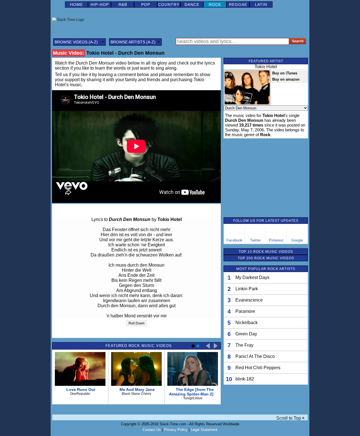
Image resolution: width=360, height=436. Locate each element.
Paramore (245, 311)
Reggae (238, 4)
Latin (261, 4)
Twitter (255, 240)
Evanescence (249, 300)
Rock (215, 4)
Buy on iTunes (284, 73)
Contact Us (152, 430)
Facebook (234, 240)
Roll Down (137, 323)
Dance (191, 4)
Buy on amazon (286, 79)
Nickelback (246, 322)
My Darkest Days (252, 277)
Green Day (246, 333)
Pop (145, 4)
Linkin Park (246, 288)
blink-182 (244, 379)
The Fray (244, 345)
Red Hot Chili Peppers (257, 367)
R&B (122, 4)
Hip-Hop (100, 4)
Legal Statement (204, 430)
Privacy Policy (176, 430)
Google (297, 240)
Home (76, 4)
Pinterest (276, 240)
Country (168, 4)
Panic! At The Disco (255, 356)
